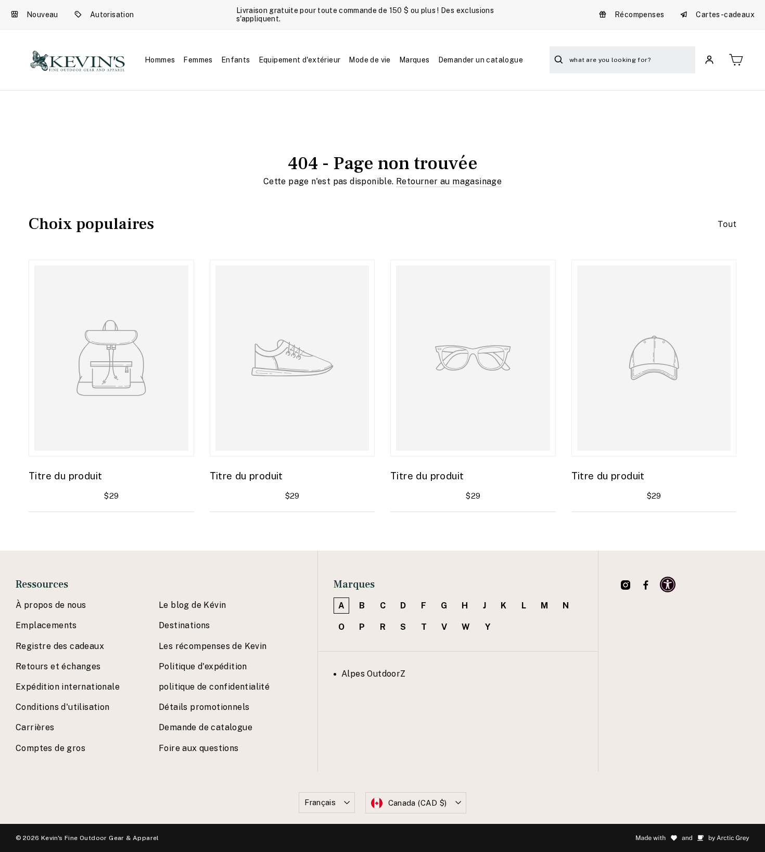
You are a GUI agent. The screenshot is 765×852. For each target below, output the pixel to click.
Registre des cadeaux (60, 646)
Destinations (184, 625)
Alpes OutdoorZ (373, 674)
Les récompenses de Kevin (213, 646)
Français (320, 802)
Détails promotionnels (204, 707)
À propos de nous (51, 605)
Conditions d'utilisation (63, 707)
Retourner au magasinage (449, 181)
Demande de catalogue (205, 727)
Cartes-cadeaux (725, 14)
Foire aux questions (199, 748)
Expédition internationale (68, 687)
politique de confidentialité (214, 687)
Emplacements (46, 625)
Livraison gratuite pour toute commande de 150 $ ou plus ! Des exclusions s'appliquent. (365, 14)
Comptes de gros (50, 748)
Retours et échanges (58, 666)
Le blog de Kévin (192, 605)
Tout (727, 224)
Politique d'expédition (203, 666)
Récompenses (639, 14)
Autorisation (112, 14)
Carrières (35, 727)
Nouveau (42, 14)
